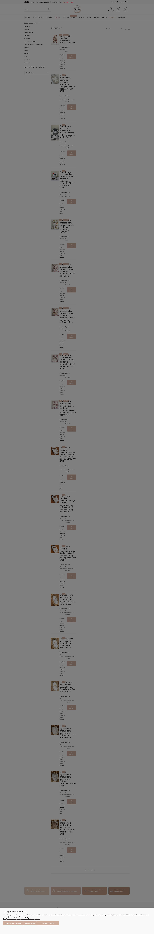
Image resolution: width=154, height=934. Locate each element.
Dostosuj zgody (30, 923)
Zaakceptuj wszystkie (48, 923)
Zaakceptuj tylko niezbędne (13, 923)
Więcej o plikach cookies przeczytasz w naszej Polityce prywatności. (21, 919)
